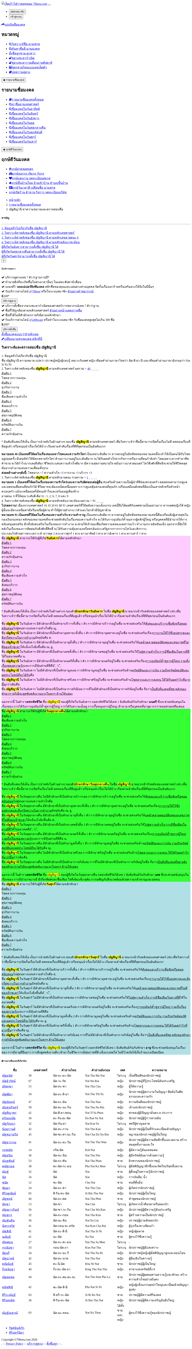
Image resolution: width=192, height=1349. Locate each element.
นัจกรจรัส (8, 1225)
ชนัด (5, 1182)
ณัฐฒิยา (7, 1094)
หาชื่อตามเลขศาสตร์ (25, 104)
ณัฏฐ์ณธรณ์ (10, 1312)
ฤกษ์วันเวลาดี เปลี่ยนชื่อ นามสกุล (33, 187)
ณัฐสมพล (8, 1277)
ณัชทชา (7, 1086)
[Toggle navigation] (49, 4)
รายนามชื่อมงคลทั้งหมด (28, 99)
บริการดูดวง (9, 301)
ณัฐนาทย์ (8, 1258)
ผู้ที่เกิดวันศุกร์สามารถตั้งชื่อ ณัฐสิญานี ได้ (28, 256)
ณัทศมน (7, 1242)
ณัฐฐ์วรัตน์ (9, 1081)
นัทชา (6, 1204)
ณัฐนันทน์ (8, 1102)
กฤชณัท (7, 1150)
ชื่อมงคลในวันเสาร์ (24, 141)
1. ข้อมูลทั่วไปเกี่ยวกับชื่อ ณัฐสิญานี (24, 228)
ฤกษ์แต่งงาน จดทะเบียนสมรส (31, 178)
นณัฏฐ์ (6, 1236)
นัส (4, 1177)
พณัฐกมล (8, 1166)
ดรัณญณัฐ (9, 1118)
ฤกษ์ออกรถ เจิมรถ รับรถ (28, 173)
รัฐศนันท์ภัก (16, 1328)
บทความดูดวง (21, 72)
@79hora (34, 291)
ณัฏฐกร (7, 1215)
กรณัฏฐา (8, 1247)
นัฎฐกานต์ (8, 1129)
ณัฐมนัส (7, 1075)
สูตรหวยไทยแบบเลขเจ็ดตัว (29, 67)
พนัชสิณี (7, 1287)
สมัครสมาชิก (17, 11)
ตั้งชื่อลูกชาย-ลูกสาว (22, 53)
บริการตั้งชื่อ (9, 329)
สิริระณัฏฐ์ (9, 1294)
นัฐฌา (6, 1188)
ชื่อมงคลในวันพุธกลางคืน (29, 127)
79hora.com (39, 3)
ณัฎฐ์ (5, 1171)
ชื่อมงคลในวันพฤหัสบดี (27, 132)
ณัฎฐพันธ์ (8, 1160)
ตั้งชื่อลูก (52, 1343)
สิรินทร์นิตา (16, 1332)
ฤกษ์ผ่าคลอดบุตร (22, 169)
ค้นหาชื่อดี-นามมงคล (26, 48)
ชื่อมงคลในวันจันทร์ (25, 113)
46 (88, 368)
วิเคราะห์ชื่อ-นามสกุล (26, 44)
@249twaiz (36, 319)
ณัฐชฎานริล (10, 1134)
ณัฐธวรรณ (9, 1142)
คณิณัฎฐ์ (8, 1263)
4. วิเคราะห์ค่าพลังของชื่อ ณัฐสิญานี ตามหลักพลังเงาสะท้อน (41, 242)
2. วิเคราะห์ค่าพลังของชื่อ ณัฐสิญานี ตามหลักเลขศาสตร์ (38, 232)
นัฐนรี (6, 1253)
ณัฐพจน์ (7, 1198)
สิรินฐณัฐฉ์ (9, 1193)
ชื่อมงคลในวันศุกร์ (24, 137)
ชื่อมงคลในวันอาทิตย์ (26, 109)
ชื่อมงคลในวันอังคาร (25, 118)
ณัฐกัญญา (8, 1123)
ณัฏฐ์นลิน (8, 1220)
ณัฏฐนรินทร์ (10, 1107)
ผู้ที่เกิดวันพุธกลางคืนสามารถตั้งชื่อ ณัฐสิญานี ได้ (33, 251)
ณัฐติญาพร (9, 1112)
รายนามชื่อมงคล (14, 80)
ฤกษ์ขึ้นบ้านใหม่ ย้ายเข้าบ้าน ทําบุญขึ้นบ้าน (40, 183)
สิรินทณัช (8, 1300)
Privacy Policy (14, 1343)
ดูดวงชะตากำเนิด (23, 58)
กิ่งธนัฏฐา (8, 1269)
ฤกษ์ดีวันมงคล (13, 149)
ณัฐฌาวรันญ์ (10, 1209)
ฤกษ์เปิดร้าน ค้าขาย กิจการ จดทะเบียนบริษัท (38, 192)
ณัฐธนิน (7, 1155)
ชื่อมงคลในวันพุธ (23, 123)
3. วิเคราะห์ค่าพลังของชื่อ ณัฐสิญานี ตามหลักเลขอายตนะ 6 (40, 237)
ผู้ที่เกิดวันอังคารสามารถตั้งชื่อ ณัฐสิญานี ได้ (30, 246)
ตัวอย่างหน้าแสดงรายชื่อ (66, 310)
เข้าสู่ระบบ (16, 16)
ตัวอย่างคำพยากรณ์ (81, 291)
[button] (13, 24)
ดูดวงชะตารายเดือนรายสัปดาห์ (32, 62)
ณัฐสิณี (6, 1231)
